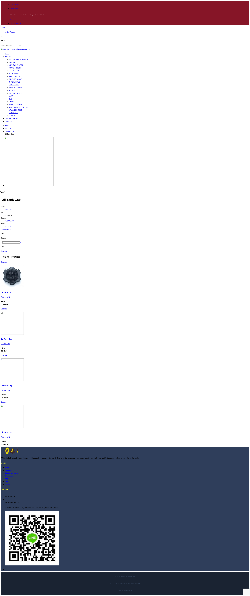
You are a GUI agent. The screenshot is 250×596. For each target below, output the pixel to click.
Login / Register (10, 32)
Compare (4, 251)
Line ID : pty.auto (15, 23)
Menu (3, 27)
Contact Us (9, 476)
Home (7, 125)
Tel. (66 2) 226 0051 (14, 4)
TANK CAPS (9, 131)
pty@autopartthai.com (15, 8)
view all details (6, 229)
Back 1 (2, 191)
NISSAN (8, 209)
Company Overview (12, 473)
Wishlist (8, 484)
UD (13, 209)
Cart (6, 481)
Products (8, 128)
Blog (6, 479)
